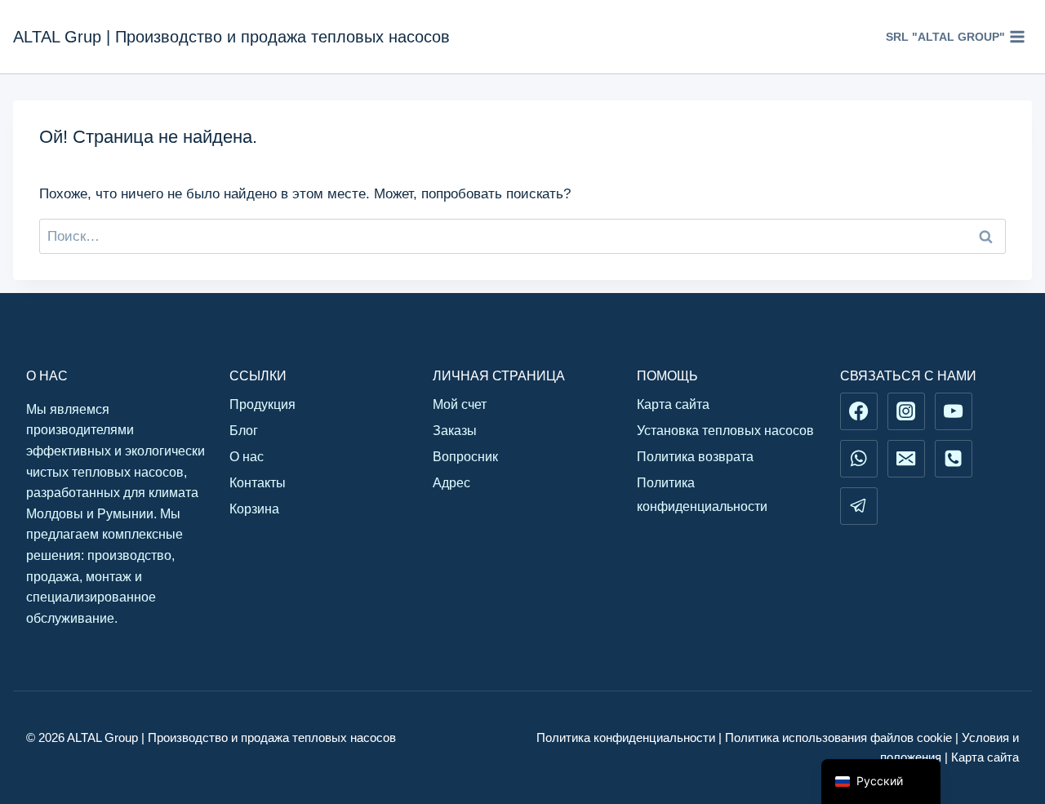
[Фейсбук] (859, 411)
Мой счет (460, 404)
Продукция (262, 404)
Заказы (455, 431)
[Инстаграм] (906, 411)
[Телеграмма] (859, 506)
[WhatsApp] (859, 459)
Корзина (254, 509)
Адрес (451, 483)
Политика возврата (695, 457)
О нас (246, 457)
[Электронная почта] (906, 459)
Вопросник (465, 457)
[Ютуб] (953, 411)
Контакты (257, 483)
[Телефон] (953, 459)
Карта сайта (673, 404)
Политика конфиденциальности (702, 494)
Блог (243, 431)
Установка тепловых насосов (725, 431)
